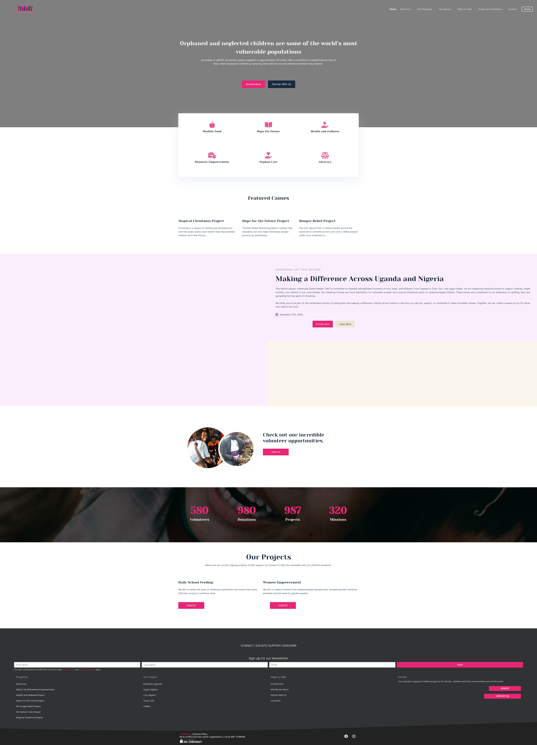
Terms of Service (87, 669)
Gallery (146, 706)
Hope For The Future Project (30, 700)
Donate (527, 9)
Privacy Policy (68, 669)
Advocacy (325, 162)
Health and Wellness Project (30, 695)
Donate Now (277, 683)
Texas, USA (148, 700)
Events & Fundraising (490, 9)
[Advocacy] (325, 155)
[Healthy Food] (212, 125)
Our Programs (424, 9)
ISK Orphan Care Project (28, 711)
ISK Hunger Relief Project (28, 706)
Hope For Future (268, 131)
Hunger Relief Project (317, 221)
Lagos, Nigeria (150, 689)
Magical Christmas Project (201, 221)
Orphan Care (268, 162)
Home (393, 9)
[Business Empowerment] (212, 155)
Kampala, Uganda (152, 683)
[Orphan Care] (268, 155)
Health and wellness (325, 131)
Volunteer (276, 700)
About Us (405, 9)
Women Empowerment (282, 582)
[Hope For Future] (268, 125)
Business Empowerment (212, 162)
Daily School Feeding (195, 582)
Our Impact (445, 9)
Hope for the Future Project (265, 221)
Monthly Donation (280, 689)
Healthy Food (212, 131)
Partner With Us (278, 695)
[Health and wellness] (325, 125)
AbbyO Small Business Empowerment (35, 689)
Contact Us (186, 734)
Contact (512, 9)
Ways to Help (465, 9)
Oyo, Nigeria (149, 695)
